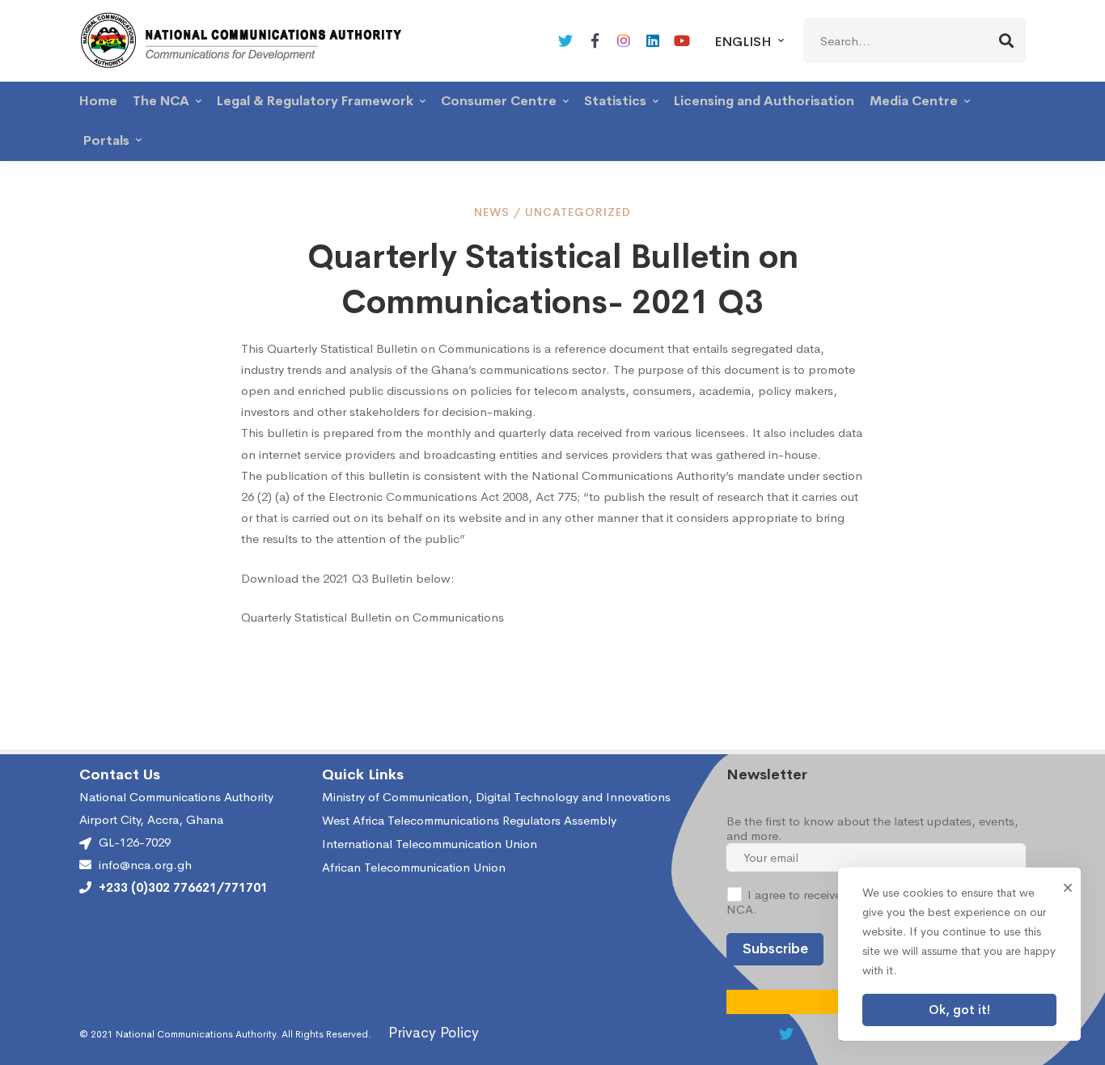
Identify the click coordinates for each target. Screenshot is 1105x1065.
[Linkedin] (653, 40)
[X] (565, 40)
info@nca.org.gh (145, 865)
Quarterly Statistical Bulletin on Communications (372, 617)
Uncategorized (578, 212)
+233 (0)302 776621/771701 (183, 887)
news (492, 212)
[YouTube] (682, 40)
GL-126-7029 (135, 842)
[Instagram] (624, 40)
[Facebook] (595, 40)
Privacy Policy (433, 1033)
